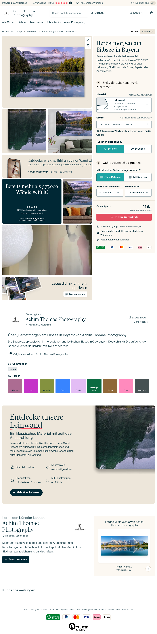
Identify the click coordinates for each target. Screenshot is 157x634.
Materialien (36, 22)
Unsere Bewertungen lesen (32, 218)
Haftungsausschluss (65, 609)
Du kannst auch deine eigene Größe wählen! (123, 133)
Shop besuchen (137, 317)
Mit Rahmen (140, 177)
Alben (22, 22)
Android (67, 171)
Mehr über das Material (140, 94)
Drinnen (112, 148)
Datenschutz (114, 609)
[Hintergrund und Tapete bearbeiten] (88, 45)
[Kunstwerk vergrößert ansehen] (88, 39)
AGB (52, 609)
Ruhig (13, 369)
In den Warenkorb (126, 217)
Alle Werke (8, 22)
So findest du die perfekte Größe (136, 117)
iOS (55, 171)
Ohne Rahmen (112, 177)
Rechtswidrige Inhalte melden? (91, 609)
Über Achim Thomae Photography (66, 22)
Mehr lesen (140, 321)
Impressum (127, 609)
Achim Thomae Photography (24, 13)
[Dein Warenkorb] (152, 13)
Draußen (140, 148)
